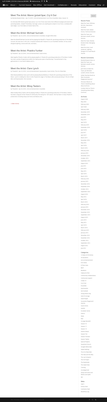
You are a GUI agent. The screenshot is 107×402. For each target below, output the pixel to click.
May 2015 (83, 171)
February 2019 (85, 125)
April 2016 (84, 145)
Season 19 (84, 329)
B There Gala (84, 265)
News (60, 18)
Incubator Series (85, 311)
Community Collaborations (88, 275)
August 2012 (84, 245)
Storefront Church (86, 344)
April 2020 (84, 107)
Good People (84, 298)
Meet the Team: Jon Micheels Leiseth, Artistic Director (88, 36)
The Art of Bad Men (60, 71)
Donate (74, 5)
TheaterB (14, 36)
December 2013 (85, 209)
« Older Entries (15, 103)
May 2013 (83, 222)
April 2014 (84, 199)
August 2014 (84, 194)
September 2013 (85, 215)
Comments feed (85, 389)
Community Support (86, 278)
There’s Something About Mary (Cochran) (88, 90)
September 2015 (85, 161)
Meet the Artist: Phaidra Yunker (27, 50)
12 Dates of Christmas (87, 255)
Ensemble (55, 18)
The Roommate (85, 362)
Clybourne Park (85, 273)
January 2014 (84, 207)
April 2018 (84, 130)
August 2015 (84, 163)
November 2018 (85, 127)
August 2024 (84, 99)
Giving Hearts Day (86, 293)
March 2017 (84, 137)
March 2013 (84, 227)
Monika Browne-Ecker (18, 18)
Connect (92, 5)
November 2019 (85, 114)
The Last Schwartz (86, 357)
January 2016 (84, 153)
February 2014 (85, 204)
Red (82, 318)
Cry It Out (49, 18)
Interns (83, 313)
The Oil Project (85, 359)
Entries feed (84, 386)
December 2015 (85, 155)
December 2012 (85, 235)
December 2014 (85, 184)
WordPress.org (85, 391)
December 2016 (85, 140)
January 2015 (84, 181)
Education (83, 5)
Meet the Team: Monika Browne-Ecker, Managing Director (88, 43)
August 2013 (84, 217)
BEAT (82, 268)
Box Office (37, 5)
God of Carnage (85, 296)
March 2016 (84, 148)
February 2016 (85, 150)
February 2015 (85, 179)
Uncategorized (85, 370)
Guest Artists (43, 53)
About (12, 5)
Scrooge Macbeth (86, 321)
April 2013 (84, 225)
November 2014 (85, 186)
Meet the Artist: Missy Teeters (26, 86)
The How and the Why (87, 354)
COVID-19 (83, 280)
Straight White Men (51, 36)
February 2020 (85, 109)
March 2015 (84, 176)
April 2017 (84, 135)
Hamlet (83, 308)
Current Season (25, 5)
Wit (82, 377)
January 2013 (84, 232)
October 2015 (84, 158)
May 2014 (83, 197)
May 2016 (83, 143)
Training (83, 367)
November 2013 (85, 212)
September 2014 (85, 191)
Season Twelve (85, 339)
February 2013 (85, 230)
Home (6, 5)
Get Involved (49, 5)
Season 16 (65, 18)
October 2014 (84, 189)
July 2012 (83, 248)
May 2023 (83, 102)
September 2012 (85, 243)
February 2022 (85, 104)
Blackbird (83, 270)
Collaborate (62, 5)
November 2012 (85, 238)
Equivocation (43, 71)
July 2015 (83, 166)
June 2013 (83, 220)
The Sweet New (85, 365)
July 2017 (83, 132)
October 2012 (84, 240)
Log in (82, 384)
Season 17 (84, 326)
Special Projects (85, 342)
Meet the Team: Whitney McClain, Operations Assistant (88, 25)
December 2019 (85, 112)
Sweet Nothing (85, 349)
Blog (99, 5)
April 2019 (84, 122)
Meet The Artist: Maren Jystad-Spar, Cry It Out (33, 15)
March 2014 (84, 202)
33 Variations (84, 257)
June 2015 (83, 168)
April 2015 (84, 173)
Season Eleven (85, 331)
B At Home (84, 262)
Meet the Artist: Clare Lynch (25, 68)
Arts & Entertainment (40, 18)
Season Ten (84, 334)
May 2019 (83, 119)
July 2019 (83, 117)
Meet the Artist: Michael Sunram (27, 32)
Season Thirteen (85, 336)
